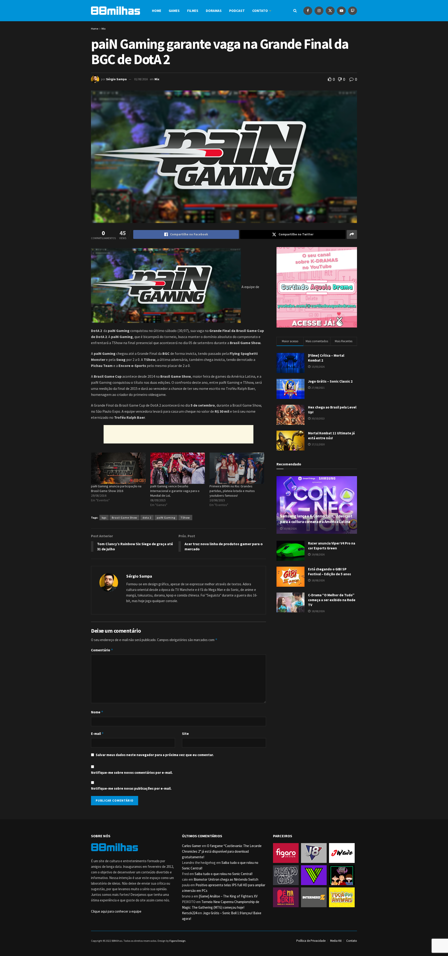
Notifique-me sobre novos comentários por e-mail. (132, 772)
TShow (185, 517)
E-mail (97, 733)
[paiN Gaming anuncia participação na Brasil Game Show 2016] (118, 468)
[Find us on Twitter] (330, 10)
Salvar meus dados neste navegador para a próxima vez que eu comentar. (155, 755)
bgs (104, 517)
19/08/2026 (318, 554)
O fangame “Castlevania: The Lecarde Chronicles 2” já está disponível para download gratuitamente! (222, 851)
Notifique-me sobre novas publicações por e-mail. (131, 788)
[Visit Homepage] (115, 10)
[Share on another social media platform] (352, 234)
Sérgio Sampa (116, 79)
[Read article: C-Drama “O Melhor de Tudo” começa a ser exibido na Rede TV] (290, 603)
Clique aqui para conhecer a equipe (116, 911)
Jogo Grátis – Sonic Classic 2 (330, 381)
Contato (260, 10)
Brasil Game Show (124, 517)
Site (185, 733)
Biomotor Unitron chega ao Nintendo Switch (226, 879)
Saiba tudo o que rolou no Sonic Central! (223, 874)
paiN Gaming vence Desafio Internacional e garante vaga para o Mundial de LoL (175, 491)
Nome (97, 712)
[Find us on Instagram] (319, 10)
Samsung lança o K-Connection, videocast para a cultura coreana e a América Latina (316, 518)
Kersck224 (189, 913)
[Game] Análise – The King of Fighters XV (228, 896)
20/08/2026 (290, 528)
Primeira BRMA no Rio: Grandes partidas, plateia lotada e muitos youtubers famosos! (232, 491)
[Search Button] (295, 10)
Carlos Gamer (191, 846)
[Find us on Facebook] (307, 10)
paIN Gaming (166, 517)
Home (156, 10)
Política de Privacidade (311, 941)
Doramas (214, 10)
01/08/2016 (141, 79)
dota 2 (147, 517)
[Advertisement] (178, 434)
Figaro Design (177, 940)
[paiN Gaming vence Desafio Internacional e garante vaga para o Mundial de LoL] (177, 468)
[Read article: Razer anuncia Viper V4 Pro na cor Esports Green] (290, 551)
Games (174, 10)
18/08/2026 (318, 580)
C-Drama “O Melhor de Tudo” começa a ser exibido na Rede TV (331, 600)
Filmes (192, 10)
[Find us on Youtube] (341, 10)
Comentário (102, 650)
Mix (103, 28)
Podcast (237, 10)
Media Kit (336, 941)
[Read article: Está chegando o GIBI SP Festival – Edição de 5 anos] (290, 577)
